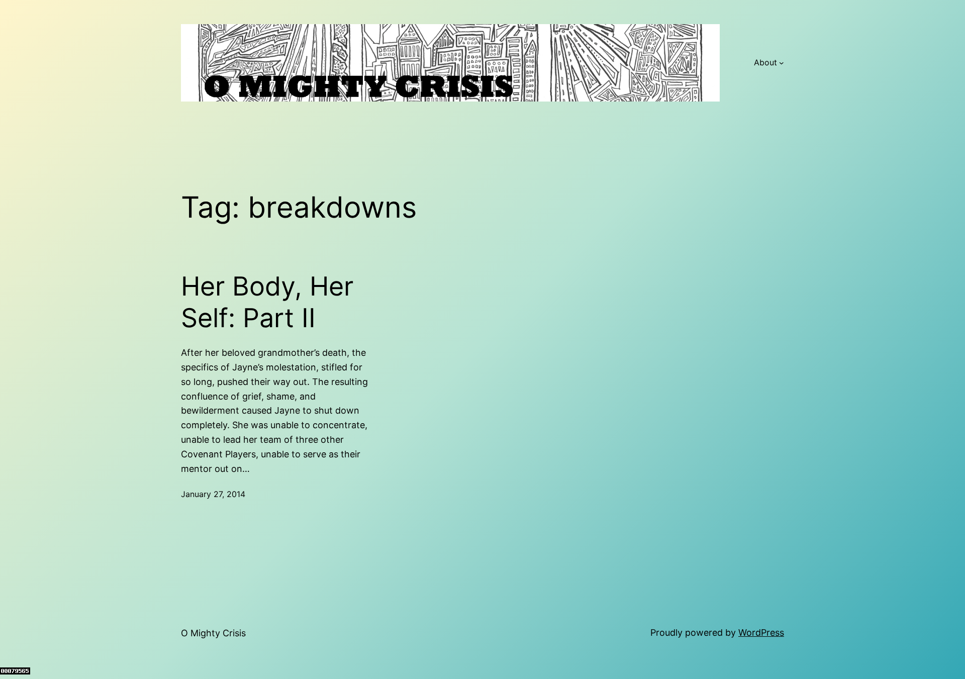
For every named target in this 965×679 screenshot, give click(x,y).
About (765, 62)
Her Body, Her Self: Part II (267, 302)
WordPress (761, 632)
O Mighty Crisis (213, 633)
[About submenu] (781, 62)
